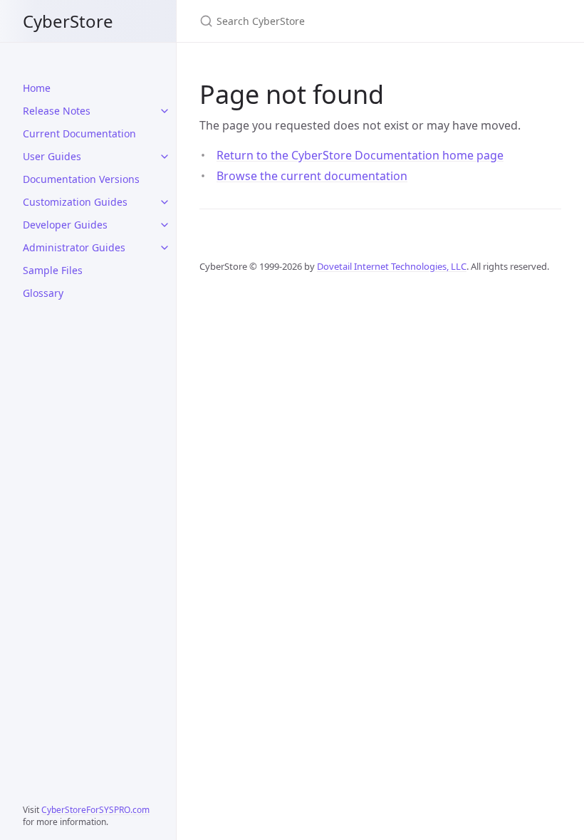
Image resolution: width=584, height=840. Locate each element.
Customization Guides (75, 202)
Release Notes (56, 110)
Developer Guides (65, 224)
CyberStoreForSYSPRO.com (95, 810)
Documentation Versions (81, 179)
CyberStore (68, 21)
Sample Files (53, 270)
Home (37, 88)
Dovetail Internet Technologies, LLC (391, 266)
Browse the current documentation (312, 176)
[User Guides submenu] (164, 156)
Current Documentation (79, 133)
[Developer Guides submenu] (164, 225)
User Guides (52, 156)
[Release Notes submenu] (164, 111)
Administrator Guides (74, 247)
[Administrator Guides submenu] (164, 247)
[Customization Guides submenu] (164, 202)
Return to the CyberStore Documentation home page (360, 155)
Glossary (43, 293)
